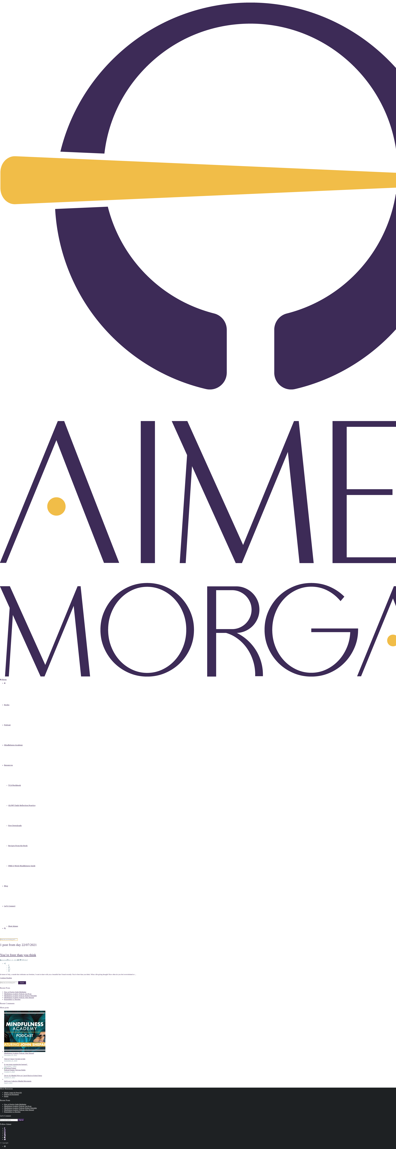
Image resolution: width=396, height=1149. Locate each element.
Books (6, 705)
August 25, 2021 (9, 1077)
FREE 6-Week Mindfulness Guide (21, 866)
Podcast (7, 725)
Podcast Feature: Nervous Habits (14, 1070)
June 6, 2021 (8, 1083)
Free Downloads (15, 826)
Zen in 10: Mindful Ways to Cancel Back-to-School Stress (23, 1075)
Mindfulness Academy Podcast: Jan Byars (17, 994)
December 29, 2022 (10, 1055)
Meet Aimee (13, 926)
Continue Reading (6, 978)
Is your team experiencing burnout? (16, 1064)
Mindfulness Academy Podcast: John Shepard (19, 997)
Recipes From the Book (18, 846)
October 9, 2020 (9, 1072)
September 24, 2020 (10, 1061)
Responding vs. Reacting (12, 999)
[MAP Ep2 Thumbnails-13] (24, 1051)
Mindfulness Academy (13, 745)
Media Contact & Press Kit (13, 1092)
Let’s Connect (9, 906)
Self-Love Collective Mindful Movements (17, 1081)
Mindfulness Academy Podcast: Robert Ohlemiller (20, 996)
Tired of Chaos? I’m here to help (14, 1059)
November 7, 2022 (10, 1066)
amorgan (4, 960)
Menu (4, 680)
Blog (6, 886)
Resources (8, 765)
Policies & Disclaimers (11, 1094)
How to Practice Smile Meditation (15, 992)
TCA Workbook (14, 785)
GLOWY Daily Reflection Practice (21, 805)
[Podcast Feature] (10, 1068)
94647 (26, 960)
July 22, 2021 (12, 960)
